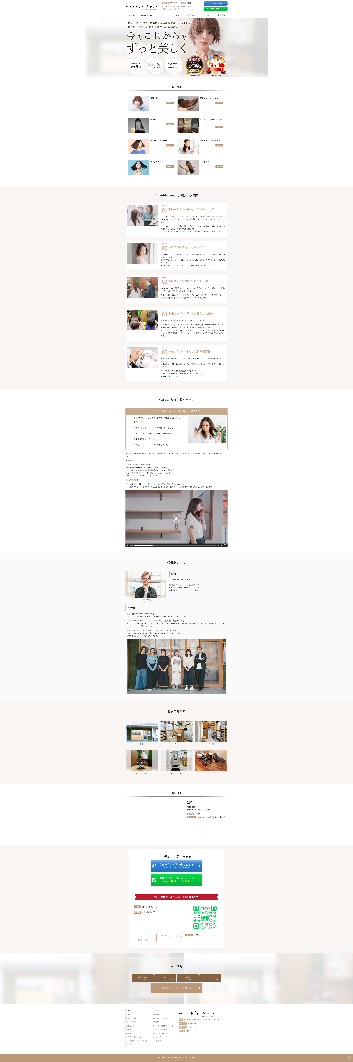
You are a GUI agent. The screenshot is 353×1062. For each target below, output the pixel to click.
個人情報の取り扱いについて (136, 1041)
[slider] (175, 545)
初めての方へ (131, 1018)
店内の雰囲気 (131, 1022)
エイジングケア (158, 1037)
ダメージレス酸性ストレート (163, 1026)
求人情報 (129, 1045)
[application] (176, 518)
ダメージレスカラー (160, 1030)
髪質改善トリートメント (161, 1018)
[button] (176, 518)
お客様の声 (130, 1026)
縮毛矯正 (156, 1022)
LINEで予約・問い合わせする (176, 879)
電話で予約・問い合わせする (176, 866)
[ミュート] (222, 545)
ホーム (128, 1014)
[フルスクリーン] (225, 545)
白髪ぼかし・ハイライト (161, 1033)
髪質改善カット (158, 1014)
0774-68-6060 (216, 3)
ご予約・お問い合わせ (134, 1037)
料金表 (128, 1033)
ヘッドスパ (157, 1041)
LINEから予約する (215, 8)
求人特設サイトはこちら (176, 988)
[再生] (128, 545)
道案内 (128, 1030)
